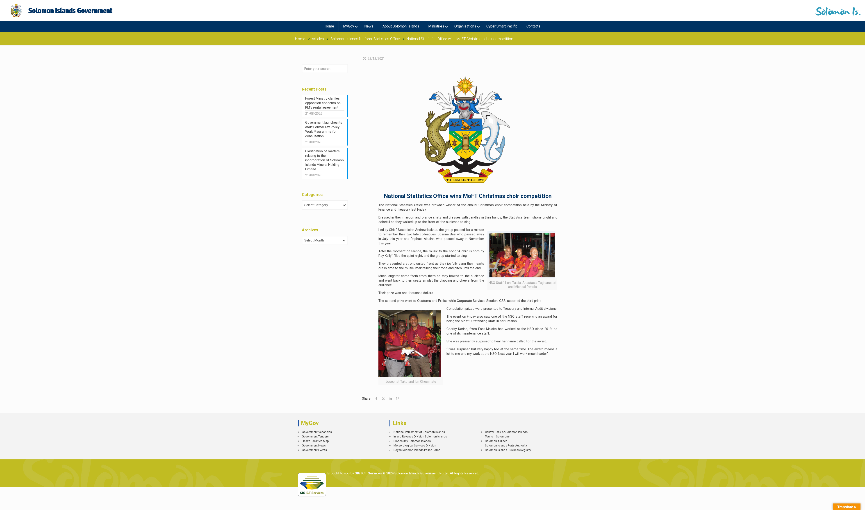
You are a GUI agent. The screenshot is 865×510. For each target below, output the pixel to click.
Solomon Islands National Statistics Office (365, 39)
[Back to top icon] (845, 503)
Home (300, 39)
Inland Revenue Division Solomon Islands (420, 436)
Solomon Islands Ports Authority (506, 445)
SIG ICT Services (368, 473)
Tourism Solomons (497, 436)
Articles (318, 39)
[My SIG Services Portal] (62, 10)
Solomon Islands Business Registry (508, 450)
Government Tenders (315, 436)
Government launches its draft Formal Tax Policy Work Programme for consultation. (323, 129)
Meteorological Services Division (415, 445)
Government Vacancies (317, 432)
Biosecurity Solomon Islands (412, 441)
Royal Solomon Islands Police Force (417, 450)
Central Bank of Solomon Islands (506, 432)
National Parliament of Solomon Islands (419, 432)
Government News (314, 445)
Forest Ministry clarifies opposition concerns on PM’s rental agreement (323, 102)
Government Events (314, 450)
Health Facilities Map (315, 441)
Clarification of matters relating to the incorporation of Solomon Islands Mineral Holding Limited (324, 160)
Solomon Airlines (496, 441)
